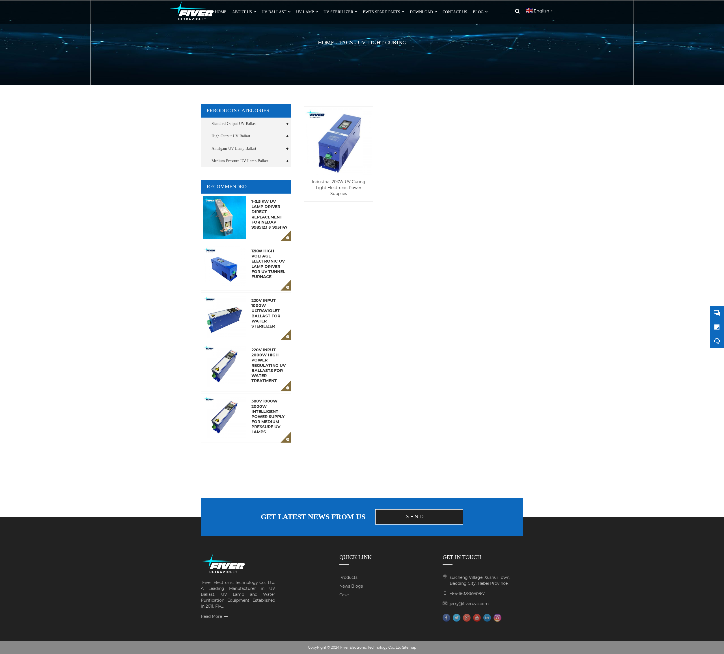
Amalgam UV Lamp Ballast (234, 148)
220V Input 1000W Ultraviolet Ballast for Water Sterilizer (265, 313)
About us (242, 12)
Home (326, 42)
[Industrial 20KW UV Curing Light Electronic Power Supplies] (338, 141)
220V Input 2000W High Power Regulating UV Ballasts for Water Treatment (268, 365)
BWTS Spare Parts (381, 12)
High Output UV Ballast (231, 136)
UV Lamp (305, 12)
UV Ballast (274, 12)
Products (348, 577)
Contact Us (455, 12)
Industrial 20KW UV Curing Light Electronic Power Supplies (338, 187)
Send (415, 517)
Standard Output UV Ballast (234, 124)
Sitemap (409, 647)
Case (344, 594)
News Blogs (351, 586)
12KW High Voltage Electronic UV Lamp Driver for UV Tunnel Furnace (268, 263)
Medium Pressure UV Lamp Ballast (240, 161)
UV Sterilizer (338, 12)
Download (421, 12)
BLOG (478, 12)
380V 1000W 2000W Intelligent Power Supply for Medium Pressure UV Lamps (268, 416)
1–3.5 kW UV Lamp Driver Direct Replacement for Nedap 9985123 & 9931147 (269, 214)
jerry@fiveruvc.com (469, 603)
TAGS (346, 42)
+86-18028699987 (467, 593)
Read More (211, 616)
